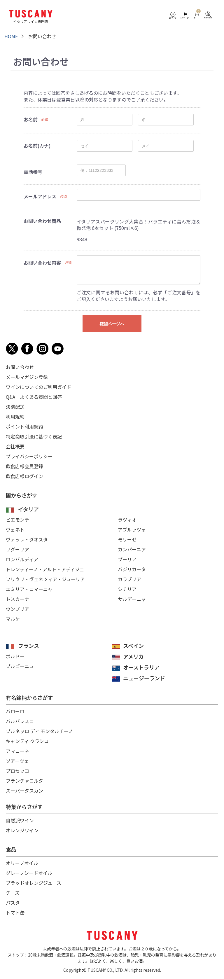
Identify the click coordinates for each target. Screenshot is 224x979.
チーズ (13, 892)
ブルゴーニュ (20, 665)
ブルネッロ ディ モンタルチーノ (39, 731)
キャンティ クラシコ (27, 740)
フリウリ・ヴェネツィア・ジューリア (45, 579)
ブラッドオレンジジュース (33, 882)
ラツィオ (127, 519)
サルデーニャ (132, 598)
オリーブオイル (22, 862)
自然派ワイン (20, 820)
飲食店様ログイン (24, 476)
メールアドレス (40, 196)
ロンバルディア (22, 559)
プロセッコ (17, 770)
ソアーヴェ (17, 760)
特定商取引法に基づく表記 (34, 436)
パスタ (13, 902)
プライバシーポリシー (29, 456)
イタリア (28, 509)
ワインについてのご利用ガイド (38, 386)
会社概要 (15, 446)
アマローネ (17, 750)
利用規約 (15, 416)
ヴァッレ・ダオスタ (27, 539)
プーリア (127, 559)
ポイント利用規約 (24, 426)
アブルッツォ (132, 529)
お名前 (31, 119)
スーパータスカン (24, 790)
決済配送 (15, 406)
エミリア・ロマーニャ (29, 588)
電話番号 (33, 172)
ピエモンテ (17, 519)
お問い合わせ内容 (42, 262)
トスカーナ (17, 598)
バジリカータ (132, 569)
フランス (28, 645)
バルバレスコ (20, 721)
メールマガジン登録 (27, 376)
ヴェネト (15, 529)
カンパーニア (132, 549)
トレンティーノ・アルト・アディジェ (45, 569)
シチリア (127, 588)
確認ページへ (112, 323)
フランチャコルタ (24, 780)
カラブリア (129, 579)
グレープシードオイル (29, 872)
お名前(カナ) (37, 145)
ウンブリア (17, 608)
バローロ (15, 711)
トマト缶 (15, 912)
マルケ (13, 618)
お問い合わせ (20, 366)
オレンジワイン (22, 830)
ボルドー (15, 656)
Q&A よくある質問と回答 (34, 396)
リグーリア (17, 549)
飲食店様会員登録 (24, 466)
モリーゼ (127, 539)
